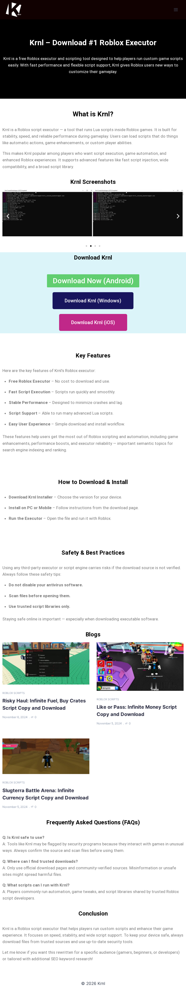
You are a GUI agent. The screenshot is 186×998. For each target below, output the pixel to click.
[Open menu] (175, 9)
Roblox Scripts (13, 693)
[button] (8, 216)
